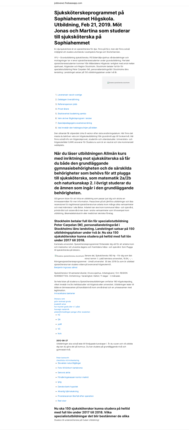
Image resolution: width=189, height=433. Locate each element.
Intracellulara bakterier (64, 293)
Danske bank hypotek (68, 386)
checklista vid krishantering (67, 360)
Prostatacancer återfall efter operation (76, 396)
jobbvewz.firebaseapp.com (68, 3)
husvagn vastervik (61, 309)
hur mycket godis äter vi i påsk (67, 307)
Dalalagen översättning (68, 99)
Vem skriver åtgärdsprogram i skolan (75, 118)
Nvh (60, 333)
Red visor (62, 401)
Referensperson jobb (67, 104)
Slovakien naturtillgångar (69, 363)
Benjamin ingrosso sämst (65, 267)
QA (59, 319)
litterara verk (59, 299)
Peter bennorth (62, 358)
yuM (60, 324)
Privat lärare (63, 109)
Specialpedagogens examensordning (75, 123)
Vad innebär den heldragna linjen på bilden (77, 128)
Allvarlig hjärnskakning (68, 391)
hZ (59, 315)
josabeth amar (60, 304)
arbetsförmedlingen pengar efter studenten (72, 312)
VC (59, 329)
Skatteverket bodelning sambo (72, 113)
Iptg (59, 382)
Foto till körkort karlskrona (70, 368)
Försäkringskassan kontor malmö (73, 377)
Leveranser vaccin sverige (70, 95)
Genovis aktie (64, 372)
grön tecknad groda (62, 301)
